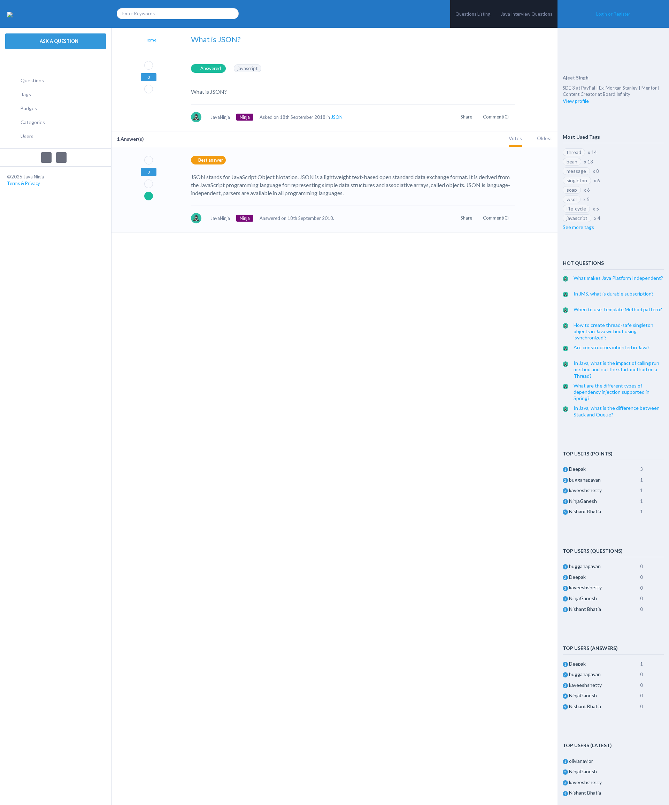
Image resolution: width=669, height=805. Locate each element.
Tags (26, 94)
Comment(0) (496, 117)
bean (572, 161)
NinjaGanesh (583, 501)
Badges (29, 108)
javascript (247, 68)
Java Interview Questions (526, 14)
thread (574, 152)
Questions (32, 80)
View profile (576, 101)
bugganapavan (585, 480)
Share (467, 117)
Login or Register (613, 14)
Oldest (544, 138)
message (576, 171)
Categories (33, 122)
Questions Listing (472, 14)
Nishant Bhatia (585, 511)
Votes (515, 138)
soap (572, 190)
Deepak (577, 469)
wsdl (572, 199)
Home (150, 40)
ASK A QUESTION (58, 41)
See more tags (578, 227)
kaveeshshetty (585, 490)
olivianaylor (581, 761)
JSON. (337, 117)
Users (27, 136)
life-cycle (576, 209)
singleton (577, 180)
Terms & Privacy (23, 183)
